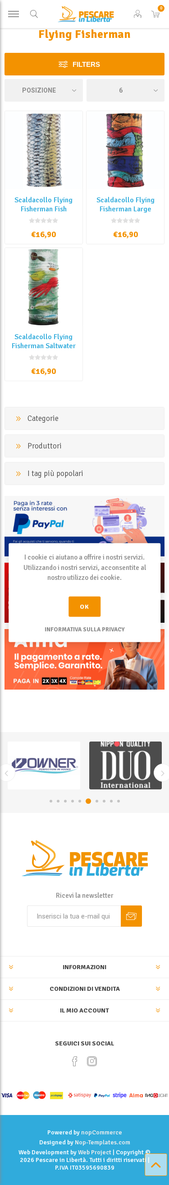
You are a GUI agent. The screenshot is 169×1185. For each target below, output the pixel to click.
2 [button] (58, 801)
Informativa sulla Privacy (85, 629)
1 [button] (51, 801)
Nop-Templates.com (102, 1142)
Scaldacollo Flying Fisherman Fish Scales (43, 209)
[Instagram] (92, 1061)
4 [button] (72, 801)
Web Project (94, 1152)
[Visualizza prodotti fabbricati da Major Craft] (125, 765)
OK (84, 606)
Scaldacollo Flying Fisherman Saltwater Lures (44, 345)
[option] (44, 765)
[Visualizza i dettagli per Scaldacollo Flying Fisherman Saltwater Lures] (43, 287)
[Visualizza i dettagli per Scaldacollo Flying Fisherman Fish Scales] (43, 150)
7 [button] (97, 801)
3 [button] (65, 801)
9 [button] (111, 801)
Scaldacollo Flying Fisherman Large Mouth (125, 209)
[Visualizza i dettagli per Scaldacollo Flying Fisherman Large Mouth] (125, 150)
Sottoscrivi (131, 916)
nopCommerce (101, 1132)
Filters (86, 64)
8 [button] (104, 801)
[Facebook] (75, 1061)
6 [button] (88, 801)
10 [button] (118, 801)
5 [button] (79, 801)
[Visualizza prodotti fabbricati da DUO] (44, 765)
